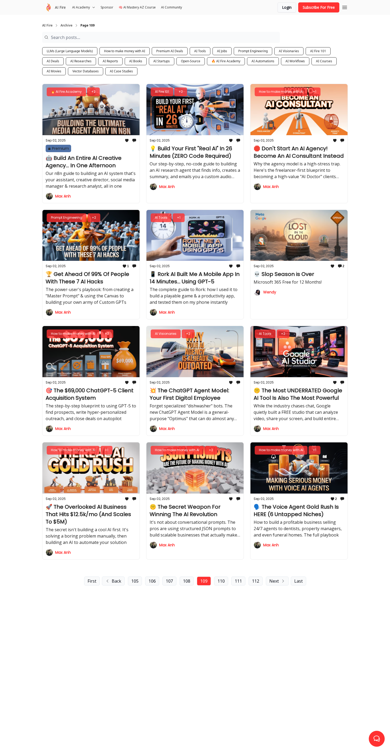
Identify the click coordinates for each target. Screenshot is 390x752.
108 (186, 581)
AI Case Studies (121, 71)
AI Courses (324, 61)
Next (274, 581)
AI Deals (53, 61)
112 (255, 581)
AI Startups (161, 61)
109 (203, 581)
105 (134, 581)
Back (116, 581)
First (92, 581)
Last (298, 581)
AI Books (135, 61)
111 (238, 581)
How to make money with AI (124, 51)
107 (169, 581)
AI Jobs (222, 51)
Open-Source (190, 61)
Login (287, 7)
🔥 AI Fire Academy (225, 61)
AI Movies (54, 71)
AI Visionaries (289, 51)
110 (221, 581)
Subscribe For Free (319, 7)
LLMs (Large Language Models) (70, 51)
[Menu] (344, 7)
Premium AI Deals (169, 51)
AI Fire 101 (318, 51)
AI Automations (263, 61)
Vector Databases (85, 71)
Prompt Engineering (253, 51)
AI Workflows (295, 61)
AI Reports (110, 61)
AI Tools (200, 51)
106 (152, 581)
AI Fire (47, 25)
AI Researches (81, 61)
